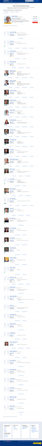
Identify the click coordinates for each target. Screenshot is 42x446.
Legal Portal (23, 441)
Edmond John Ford (13, 314)
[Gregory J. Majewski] (6, 353)
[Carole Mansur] (6, 380)
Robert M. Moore (13, 188)
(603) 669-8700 (12, 122)
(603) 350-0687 (12, 53)
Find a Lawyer (4, 2)
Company (25, 441)
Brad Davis (11, 41)
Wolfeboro (5, 430)
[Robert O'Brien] (6, 112)
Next (21, 414)
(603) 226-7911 (12, 269)
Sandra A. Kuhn (12, 267)
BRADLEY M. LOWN (13, 396)
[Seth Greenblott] (6, 200)
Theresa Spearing (13, 119)
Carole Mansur (12, 378)
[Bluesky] (10, 441)
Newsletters (22, 2)
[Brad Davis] (6, 43)
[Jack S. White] (6, 180)
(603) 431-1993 (12, 399)
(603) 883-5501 (12, 371)
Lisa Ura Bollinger (13, 228)
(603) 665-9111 (12, 298)
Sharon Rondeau (13, 360)
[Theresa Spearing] (6, 121)
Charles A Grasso (13, 51)
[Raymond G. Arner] (6, 279)
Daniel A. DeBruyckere (14, 341)
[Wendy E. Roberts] (6, 63)
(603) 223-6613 (12, 240)
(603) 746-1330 (12, 200)
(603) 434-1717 (12, 380)
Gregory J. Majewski (13, 351)
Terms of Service (29, 441)
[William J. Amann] (6, 72)
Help (27, 441)
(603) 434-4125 (12, 210)
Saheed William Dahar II (14, 159)
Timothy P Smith (13, 247)
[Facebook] (8, 441)
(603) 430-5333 (12, 289)
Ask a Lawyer (8, 2)
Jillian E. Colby (12, 169)
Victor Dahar (12, 387)
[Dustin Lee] (6, 307)
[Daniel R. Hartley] (6, 325)
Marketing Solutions (27, 2)
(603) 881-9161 (12, 102)
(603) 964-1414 (12, 171)
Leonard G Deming (13, 90)
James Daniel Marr (13, 369)
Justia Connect (19, 441)
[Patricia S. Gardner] (6, 259)
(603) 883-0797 (12, 151)
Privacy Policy (33, 441)
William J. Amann (13, 70)
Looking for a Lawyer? (36, 443)
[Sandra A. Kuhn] (6, 269)
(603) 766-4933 (12, 259)
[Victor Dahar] (6, 389)
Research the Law (12, 2)
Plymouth (5, 427)
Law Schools (16, 2)
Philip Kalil (12, 208)
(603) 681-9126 (12, 230)
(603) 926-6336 (12, 325)
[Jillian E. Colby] (6, 171)
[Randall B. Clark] (6, 131)
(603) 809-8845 (12, 353)
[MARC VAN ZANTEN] (6, 298)
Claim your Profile (33, 429)
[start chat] (40, 443)
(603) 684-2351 (12, 63)
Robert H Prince (12, 218)
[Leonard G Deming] (6, 92)
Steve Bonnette (12, 332)
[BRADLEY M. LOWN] (6, 398)
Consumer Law (15, 428)
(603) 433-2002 (12, 316)
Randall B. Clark (12, 129)
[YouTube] (7, 441)
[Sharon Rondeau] (6, 362)
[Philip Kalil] (6, 210)
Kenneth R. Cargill (13, 32)
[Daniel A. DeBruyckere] (6, 343)
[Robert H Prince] (6, 220)
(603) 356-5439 (12, 34)
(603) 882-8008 (12, 141)
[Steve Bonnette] (6, 334)
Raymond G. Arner (13, 277)
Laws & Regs (19, 2)
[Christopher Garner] (6, 141)
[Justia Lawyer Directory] (6, 0)
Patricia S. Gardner (13, 257)
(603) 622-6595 (12, 161)
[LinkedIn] (6, 441)
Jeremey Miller (12, 237)
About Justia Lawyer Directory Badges (33, 427)
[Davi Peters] (6, 151)
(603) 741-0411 (14, 18)
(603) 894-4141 (12, 344)
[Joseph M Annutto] (6, 102)
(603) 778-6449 (12, 362)
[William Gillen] (6, 408)
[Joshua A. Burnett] (6, 82)
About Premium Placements (34, 430)
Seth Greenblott (12, 198)
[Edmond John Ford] (6, 316)
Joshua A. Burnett (13, 80)
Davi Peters (12, 149)
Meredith (5, 431)
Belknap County (6, 436)
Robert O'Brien (14, 16)
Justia (5, 441)
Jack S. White (12, 178)
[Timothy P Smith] (6, 249)
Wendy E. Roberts (13, 61)
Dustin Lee (12, 305)
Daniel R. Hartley (13, 323)
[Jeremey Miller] (6, 239)
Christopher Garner (13, 139)
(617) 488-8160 (12, 279)
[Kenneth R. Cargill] (6, 34)
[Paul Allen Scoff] (6, 289)
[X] (11, 441)
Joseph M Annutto (13, 100)
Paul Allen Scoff (12, 287)
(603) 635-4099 (12, 307)
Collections (14, 427)
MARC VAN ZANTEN (13, 296)
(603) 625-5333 (12, 408)
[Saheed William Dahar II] (6, 161)
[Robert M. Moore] (6, 190)
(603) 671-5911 (12, 43)
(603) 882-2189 (12, 92)
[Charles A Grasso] (6, 53)
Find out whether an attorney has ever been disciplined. (25, 428)
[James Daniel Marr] (6, 371)
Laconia (5, 428)
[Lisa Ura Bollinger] (6, 230)
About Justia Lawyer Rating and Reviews (34, 431)
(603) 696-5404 (12, 82)
